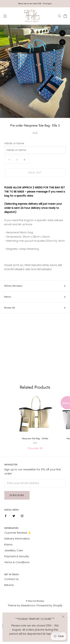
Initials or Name (14, 143)
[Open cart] (65, 16)
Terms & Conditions (16, 562)
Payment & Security (16, 556)
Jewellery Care (13, 550)
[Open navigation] (5, 16)
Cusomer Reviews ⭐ (17, 533)
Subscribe (17, 495)
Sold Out (35, 172)
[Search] (60, 16)
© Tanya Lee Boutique (35, 600)
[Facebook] (5, 516)
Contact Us (11, 579)
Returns (7, 296)
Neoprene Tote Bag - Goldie (35, 438)
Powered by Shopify (49, 605)
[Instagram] (22, 516)
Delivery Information (13, 285)
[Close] (63, 616)
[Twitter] (14, 516)
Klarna (8, 544)
